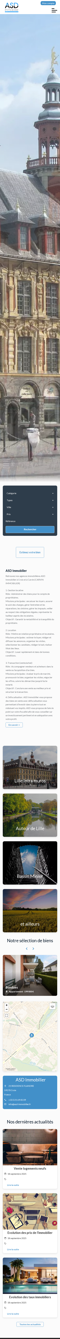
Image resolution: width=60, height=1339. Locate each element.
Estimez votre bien (30, 552)
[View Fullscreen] (6, 1015)
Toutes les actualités (30, 1324)
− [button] (7, 1009)
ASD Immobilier (31, 1079)
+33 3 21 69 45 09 (17, 1099)
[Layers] (52, 1006)
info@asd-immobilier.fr (20, 1104)
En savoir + (14, 724)
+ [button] (7, 1005)
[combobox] (30, 493)
